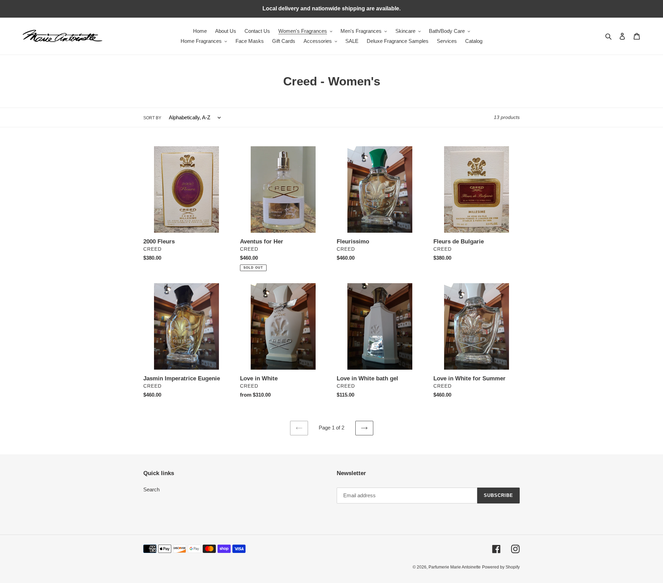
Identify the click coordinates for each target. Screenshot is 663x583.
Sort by (152, 117)
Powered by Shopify (501, 567)
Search (151, 489)
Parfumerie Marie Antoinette (455, 567)
